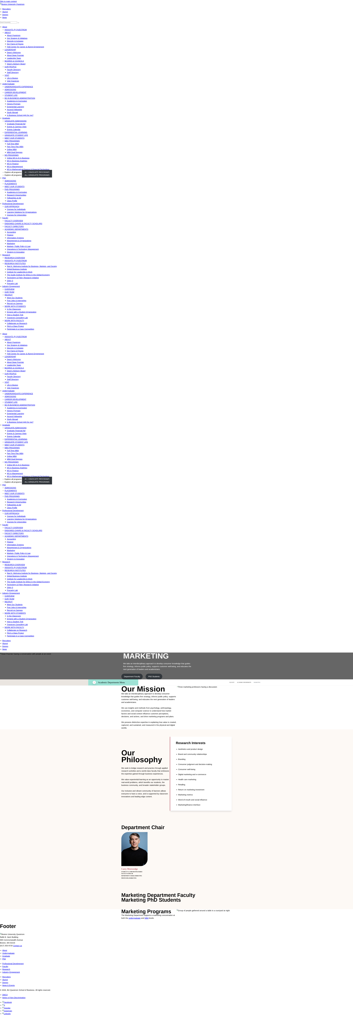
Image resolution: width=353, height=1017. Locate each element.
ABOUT (8, 33)
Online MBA (12, 149)
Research (6, 255)
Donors (5, 15)
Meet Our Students (15, 298)
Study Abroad (12, 112)
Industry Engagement (11, 286)
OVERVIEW (9, 289)
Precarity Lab (12, 283)
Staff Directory (13, 72)
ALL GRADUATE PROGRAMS (37, 172)
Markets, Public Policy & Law (18, 246)
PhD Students (154, 677)
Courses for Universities (16, 215)
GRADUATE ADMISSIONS (15, 121)
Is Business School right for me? (20, 115)
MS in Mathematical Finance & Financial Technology (28, 169)
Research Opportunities (16, 195)
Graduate (6, 118)
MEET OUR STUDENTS (14, 138)
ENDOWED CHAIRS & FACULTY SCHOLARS (23, 224)
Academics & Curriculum (17, 101)
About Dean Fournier (15, 55)
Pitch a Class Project (15, 326)
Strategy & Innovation (16, 252)
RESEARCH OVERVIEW (15, 258)
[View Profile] (134, 849)
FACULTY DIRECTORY (14, 226)
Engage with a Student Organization (21, 312)
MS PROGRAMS (12, 155)
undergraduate (135, 918)
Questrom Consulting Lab (17, 318)
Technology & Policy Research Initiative (23, 278)
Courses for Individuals (16, 209)
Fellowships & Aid (14, 198)
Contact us (17, 946)
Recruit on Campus (15, 303)
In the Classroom (14, 309)
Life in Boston (12, 78)
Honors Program (13, 104)
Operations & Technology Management (23, 249)
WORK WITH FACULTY (14, 321)
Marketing (11, 243)
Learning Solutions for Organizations (22, 212)
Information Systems (15, 238)
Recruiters (6, 9)
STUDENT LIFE (11, 95)
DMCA (5, 995)
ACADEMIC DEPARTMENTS (16, 229)
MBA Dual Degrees (14, 152)
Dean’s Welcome (14, 52)
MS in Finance (13, 164)
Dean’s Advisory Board (16, 64)
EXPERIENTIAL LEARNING (16, 132)
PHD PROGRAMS (12, 189)
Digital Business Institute (17, 269)
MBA (147, 918)
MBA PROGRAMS (12, 141)
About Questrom (13, 35)
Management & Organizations (19, 241)
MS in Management (15, 167)
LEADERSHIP (10, 50)
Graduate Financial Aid (16, 124)
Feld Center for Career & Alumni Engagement (25, 47)
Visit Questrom (13, 81)
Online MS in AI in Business (18, 158)
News (4, 17)
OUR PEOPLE (10, 67)
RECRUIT (9, 295)
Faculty (5, 218)
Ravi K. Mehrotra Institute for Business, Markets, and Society (32, 266)
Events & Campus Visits (16, 127)
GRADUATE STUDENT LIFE (16, 135)
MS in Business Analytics (17, 161)
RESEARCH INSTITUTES (15, 263)
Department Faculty (132, 677)
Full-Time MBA (13, 144)
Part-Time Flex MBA (15, 147)
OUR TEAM (9, 292)
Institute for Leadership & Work (19, 272)
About (4, 27)
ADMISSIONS (10, 90)
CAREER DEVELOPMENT (15, 92)
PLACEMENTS (11, 184)
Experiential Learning (15, 107)
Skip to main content (8, 1)
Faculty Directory (14, 70)
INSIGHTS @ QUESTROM (16, 30)
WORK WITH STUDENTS (15, 306)
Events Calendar (13, 130)
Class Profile (12, 201)
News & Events (8, 985)
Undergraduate (8, 84)
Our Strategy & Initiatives (17, 38)
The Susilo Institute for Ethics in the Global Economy (28, 275)
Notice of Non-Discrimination (13, 998)
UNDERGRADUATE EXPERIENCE (19, 87)
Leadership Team (14, 58)
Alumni (5, 12)
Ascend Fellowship (14, 110)
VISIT (7, 75)
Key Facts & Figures (15, 44)
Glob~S (10, 281)
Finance (10, 235)
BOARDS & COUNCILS (14, 61)
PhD (4, 178)
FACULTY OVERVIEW (14, 221)
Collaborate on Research (17, 323)
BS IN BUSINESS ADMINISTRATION (20, 98)
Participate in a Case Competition (20, 329)
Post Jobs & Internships (16, 301)
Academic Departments (244, 682)
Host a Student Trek (15, 315)
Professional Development (13, 204)
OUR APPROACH (12, 206)
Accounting (11, 232)
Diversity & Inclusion (15, 41)
